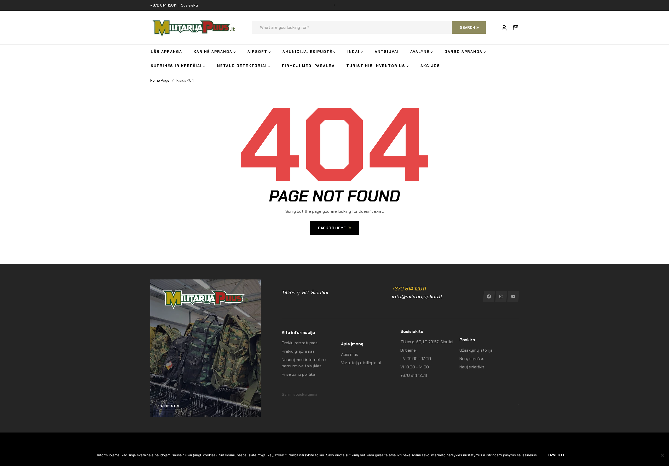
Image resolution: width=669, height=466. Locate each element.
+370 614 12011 (409, 288)
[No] (662, 455)
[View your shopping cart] (515, 28)
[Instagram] (501, 296)
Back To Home (332, 228)
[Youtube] (513, 296)
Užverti (556, 455)
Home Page (159, 80)
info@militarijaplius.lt (417, 296)
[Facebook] (489, 296)
